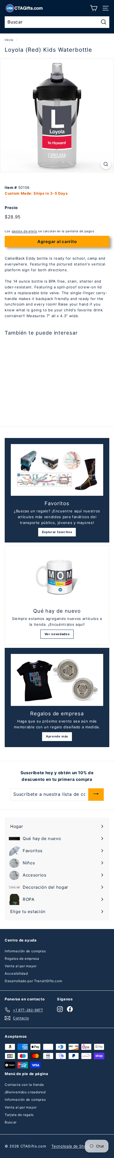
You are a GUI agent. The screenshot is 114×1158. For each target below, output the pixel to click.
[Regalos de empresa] (57, 680)
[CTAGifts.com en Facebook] (70, 1009)
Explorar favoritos (57, 532)
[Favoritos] (57, 470)
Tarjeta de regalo (19, 1115)
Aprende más (57, 736)
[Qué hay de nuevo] (57, 577)
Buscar (11, 1122)
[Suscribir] (96, 794)
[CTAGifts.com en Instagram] (60, 1009)
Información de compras (25, 951)
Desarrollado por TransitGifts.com (33, 981)
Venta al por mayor (21, 966)
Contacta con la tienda (24, 1085)
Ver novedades (57, 634)
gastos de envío (24, 231)
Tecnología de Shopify (72, 1146)
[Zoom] (106, 164)
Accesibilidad (16, 973)
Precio (11, 207)
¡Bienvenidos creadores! (25, 1092)
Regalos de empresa (22, 958)
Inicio (9, 40)
